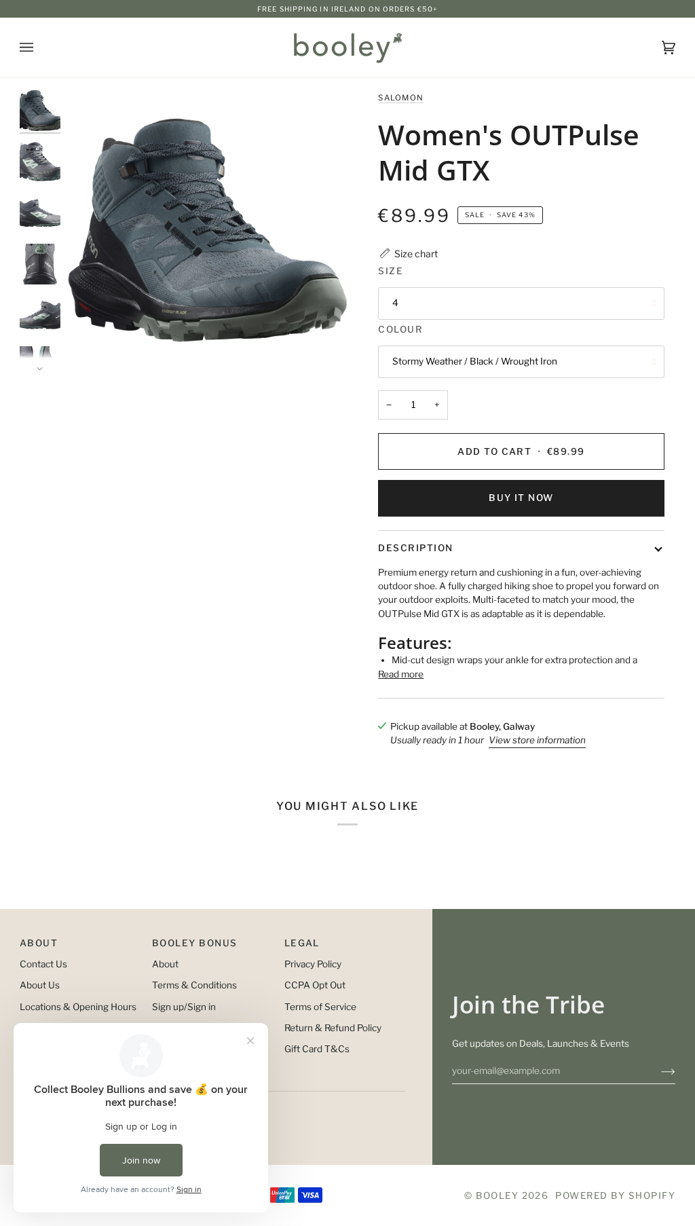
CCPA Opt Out (314, 985)
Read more (401, 674)
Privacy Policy (312, 964)
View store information (537, 740)
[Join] (657, 1070)
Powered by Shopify (615, 1195)
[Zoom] (207, 230)
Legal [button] (302, 942)
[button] (408, 253)
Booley (497, 1195)
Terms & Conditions (194, 985)
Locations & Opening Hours (78, 1006)
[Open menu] (40, 47)
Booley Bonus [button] (195, 942)
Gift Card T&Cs (317, 1048)
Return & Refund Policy (332, 1027)
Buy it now (521, 497)
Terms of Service (320, 1006)
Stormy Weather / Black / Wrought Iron (474, 361)
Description (415, 547)
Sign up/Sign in (184, 1006)
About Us (40, 985)
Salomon (401, 98)
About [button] (39, 942)
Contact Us (43, 964)
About (165, 964)
